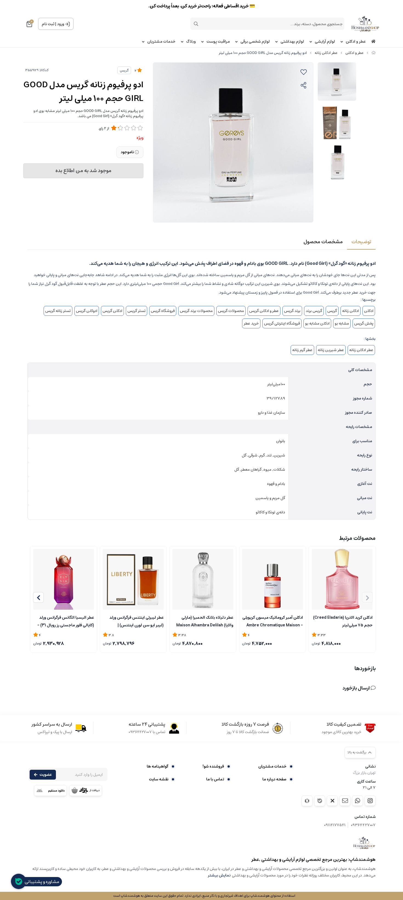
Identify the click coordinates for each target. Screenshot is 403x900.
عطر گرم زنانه (302, 350)
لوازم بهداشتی (292, 42)
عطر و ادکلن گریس (264, 311)
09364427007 (363, 825)
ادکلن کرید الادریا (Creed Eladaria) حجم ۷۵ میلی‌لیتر (343, 620)
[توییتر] (332, 800)
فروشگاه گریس (163, 311)
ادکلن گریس (112, 311)
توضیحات (361, 242)
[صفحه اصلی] (373, 53)
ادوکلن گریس (86, 311)
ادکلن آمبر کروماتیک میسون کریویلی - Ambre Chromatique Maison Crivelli (272, 620)
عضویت (45, 774)
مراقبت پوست (218, 42)
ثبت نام (48, 24)
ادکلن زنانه (350, 311)
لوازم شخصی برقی (255, 42)
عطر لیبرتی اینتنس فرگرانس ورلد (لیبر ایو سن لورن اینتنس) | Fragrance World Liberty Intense (136, 620)
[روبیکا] (307, 800)
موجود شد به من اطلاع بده (83, 170)
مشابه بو (342, 323)
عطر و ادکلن (356, 42)
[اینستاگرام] (370, 800)
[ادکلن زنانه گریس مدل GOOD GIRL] (364, 842)
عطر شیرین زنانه (331, 350)
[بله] (319, 800)
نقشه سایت (158, 779)
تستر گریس (136, 311)
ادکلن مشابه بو (317, 323)
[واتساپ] (357, 800)
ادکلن (368, 311)
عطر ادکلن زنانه (326, 53)
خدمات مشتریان (161, 42)
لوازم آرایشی (325, 42)
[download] (50, 790)
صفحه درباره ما (274, 779)
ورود (60, 24)
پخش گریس (363, 323)
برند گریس (292, 311)
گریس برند (314, 311)
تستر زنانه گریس (58, 311)
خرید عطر (251, 323)
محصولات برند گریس (196, 311)
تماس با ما (215, 779)
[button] (38, 597)
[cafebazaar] (85, 790)
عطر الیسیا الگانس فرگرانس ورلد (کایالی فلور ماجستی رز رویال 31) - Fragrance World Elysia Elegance (65, 620)
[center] (196, 23)
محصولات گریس (231, 311)
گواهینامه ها (157, 766)
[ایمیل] (344, 800)
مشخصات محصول (323, 242)
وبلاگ (191, 42)
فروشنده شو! (213, 766)
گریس (124, 70)
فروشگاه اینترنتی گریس (282, 323)
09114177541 (334, 825)
